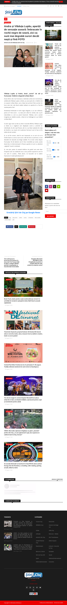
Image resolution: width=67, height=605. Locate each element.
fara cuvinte (37, 217)
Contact (19, 6)
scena (25, 217)
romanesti (30, 217)
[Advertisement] (23, 81)
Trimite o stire (26, 6)
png (10, 217)
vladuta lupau (8, 219)
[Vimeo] (56, 6)
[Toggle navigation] (5, 19)
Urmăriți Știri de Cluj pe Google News (23, 212)
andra (20, 217)
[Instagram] (51, 6)
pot (13, 219)
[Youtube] (58, 6)
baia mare (15, 217)
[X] (53, 6)
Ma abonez (50, 216)
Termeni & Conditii (58, 602)
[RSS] (61, 6)
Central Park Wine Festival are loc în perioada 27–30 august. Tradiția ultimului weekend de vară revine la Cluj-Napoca (53, 68)
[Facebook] (48, 6)
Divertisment (7, 22)
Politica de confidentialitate (46, 602)
